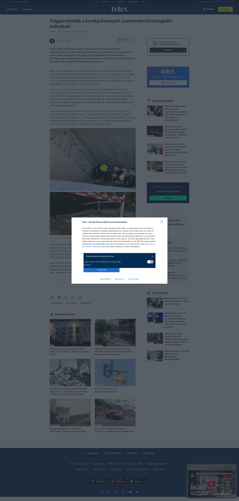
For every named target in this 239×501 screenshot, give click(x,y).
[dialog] (119, 250)
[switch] (150, 261)
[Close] (162, 222)
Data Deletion (105, 279)
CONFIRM (101, 270)
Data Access (119, 279)
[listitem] (119, 256)
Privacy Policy (133, 279)
